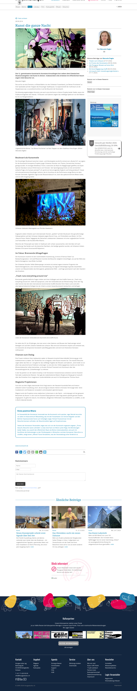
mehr (32, 547)
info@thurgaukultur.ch (22, 676)
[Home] (29, 1)
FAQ (52, 670)
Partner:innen (91, 670)
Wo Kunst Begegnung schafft (98, 69)
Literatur (36, 7)
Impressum (91, 677)
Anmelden (108, 663)
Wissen (58, 7)
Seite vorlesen (22, 18)
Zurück (120, 7)
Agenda (35, 665)
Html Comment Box (30, 488)
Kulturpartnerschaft (93, 672)
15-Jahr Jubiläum (92, 668)
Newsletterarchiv (110, 668)
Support (53, 668)
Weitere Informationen (68, 643)
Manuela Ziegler (105, 49)
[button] (16, 452)
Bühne (24, 7)
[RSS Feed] (84, 452)
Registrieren (109, 678)
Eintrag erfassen (56, 663)
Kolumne (66, 7)
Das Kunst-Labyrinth (98, 533)
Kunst (30, 7)
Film (42, 7)
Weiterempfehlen (110, 665)
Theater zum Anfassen (96, 61)
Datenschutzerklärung (94, 674)
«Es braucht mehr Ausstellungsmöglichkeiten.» (104, 71)
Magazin (36, 663)
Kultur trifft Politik (93, 665)
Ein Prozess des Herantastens (98, 63)
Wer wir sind (91, 663)
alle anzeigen (68, 647)
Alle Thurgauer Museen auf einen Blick (101, 65)
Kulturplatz (36, 668)
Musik (18, 7)
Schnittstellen (55, 665)
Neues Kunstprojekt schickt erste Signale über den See (30, 534)
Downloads (73, 665)
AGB (52, 672)
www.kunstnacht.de (21, 446)
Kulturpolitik (50, 7)
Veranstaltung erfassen (112, 681)
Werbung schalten (75, 663)
